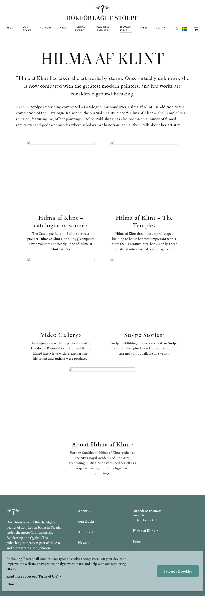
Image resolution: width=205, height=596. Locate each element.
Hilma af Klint (125, 28)
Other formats (107, 43)
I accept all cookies (178, 571)
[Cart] (196, 29)
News (63, 27)
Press (144, 27)
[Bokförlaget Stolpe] (102, 12)
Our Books (27, 28)
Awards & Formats (102, 28)
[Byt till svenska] (184, 29)
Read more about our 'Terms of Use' (32, 576)
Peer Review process (170, 35)
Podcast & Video (81, 28)
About (10, 27)
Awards (138, 515)
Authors (46, 27)
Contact (162, 27)
